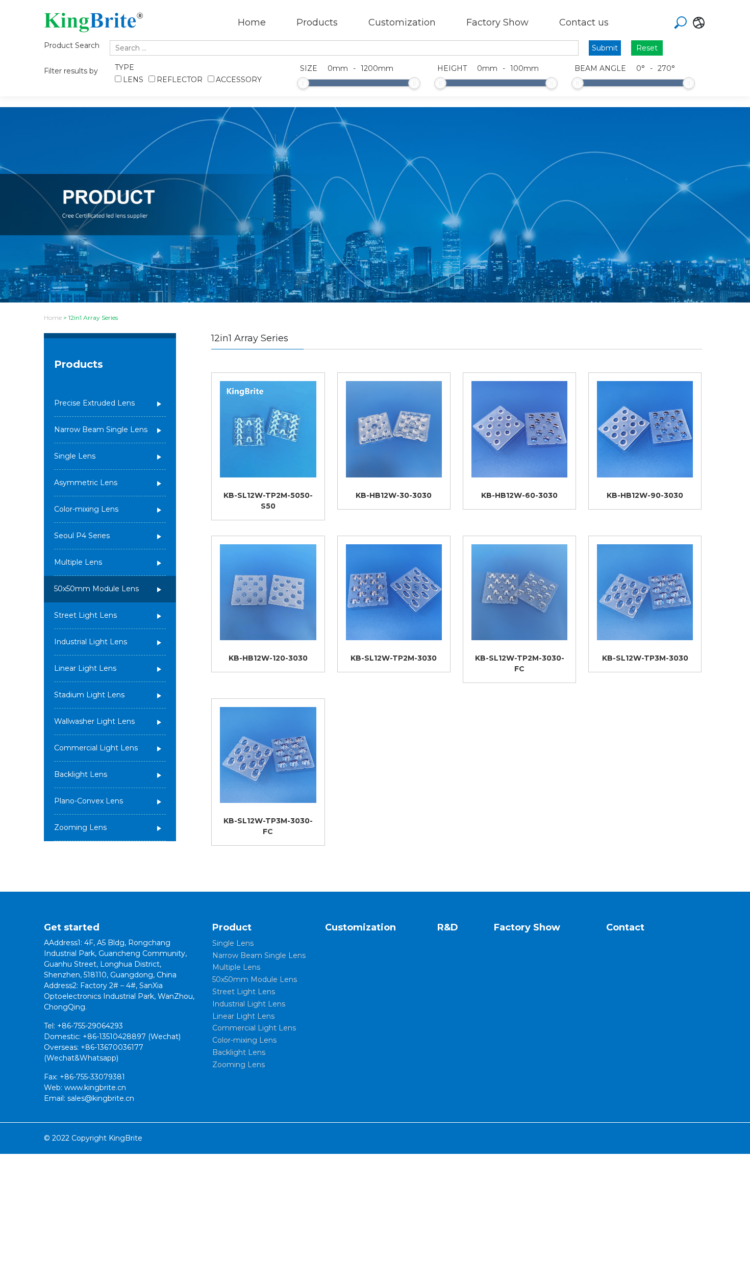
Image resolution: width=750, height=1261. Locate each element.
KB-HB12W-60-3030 (519, 495)
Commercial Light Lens (96, 747)
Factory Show (497, 22)
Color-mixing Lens (86, 509)
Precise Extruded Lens (94, 403)
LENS (133, 79)
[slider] (303, 83)
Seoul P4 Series (82, 535)
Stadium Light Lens (89, 694)
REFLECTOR (180, 79)
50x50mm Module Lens (96, 588)
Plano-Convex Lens (88, 800)
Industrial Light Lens (90, 641)
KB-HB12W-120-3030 (268, 658)
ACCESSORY (239, 79)
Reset (647, 48)
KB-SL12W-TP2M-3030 (394, 658)
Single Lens (74, 456)
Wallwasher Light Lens (94, 721)
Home (252, 22)
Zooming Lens (80, 827)
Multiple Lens (78, 562)
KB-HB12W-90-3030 (645, 495)
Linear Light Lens (85, 668)
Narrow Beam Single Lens (100, 429)
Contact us (584, 22)
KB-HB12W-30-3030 (394, 495)
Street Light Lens (85, 615)
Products (317, 22)
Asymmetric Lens (85, 482)
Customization (402, 22)
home (53, 317)
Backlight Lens (80, 774)
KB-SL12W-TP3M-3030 (645, 658)
